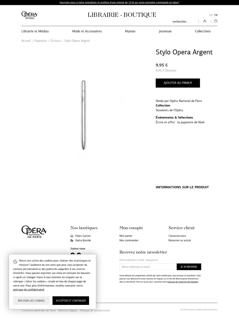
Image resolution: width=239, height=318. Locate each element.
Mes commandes (129, 240)
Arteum (191, 309)
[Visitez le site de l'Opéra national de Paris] (29, 15)
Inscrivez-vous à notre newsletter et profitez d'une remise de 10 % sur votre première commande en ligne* (119, 2)
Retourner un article (179, 240)
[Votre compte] (205, 21)
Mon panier (126, 235)
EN (211, 15)
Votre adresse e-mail (139, 260)
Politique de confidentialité (95, 310)
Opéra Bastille (83, 240)
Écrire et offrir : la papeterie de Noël (180, 122)
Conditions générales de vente (39, 310)
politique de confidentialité (28, 289)
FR (216, 15)
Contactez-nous (177, 235)
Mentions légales (67, 310)
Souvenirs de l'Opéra (169, 110)
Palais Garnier (83, 235)
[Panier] (215, 21)
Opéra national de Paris (207, 309)
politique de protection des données (182, 282)
